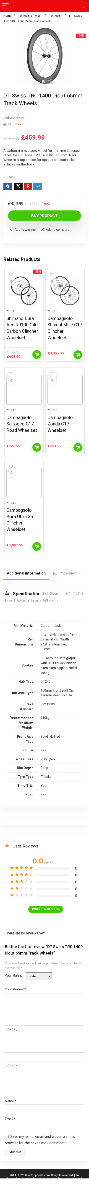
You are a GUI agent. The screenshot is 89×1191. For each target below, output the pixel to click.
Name (10, 1101)
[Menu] (5, 6)
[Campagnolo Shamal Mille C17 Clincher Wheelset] (65, 291)
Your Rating (14, 975)
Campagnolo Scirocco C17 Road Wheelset (21, 424)
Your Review (15, 989)
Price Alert (68, 573)
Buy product (44, 215)
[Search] (81, 6)
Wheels (56, 15)
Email (10, 1119)
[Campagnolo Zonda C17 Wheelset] (65, 390)
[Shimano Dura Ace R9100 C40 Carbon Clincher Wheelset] (24, 291)
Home (7, 15)
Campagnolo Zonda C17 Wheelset (60, 424)
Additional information (26, 573)
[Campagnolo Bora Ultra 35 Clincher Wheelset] (24, 482)
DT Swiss (9, 177)
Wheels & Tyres (30, 15)
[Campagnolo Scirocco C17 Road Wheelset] (24, 390)
